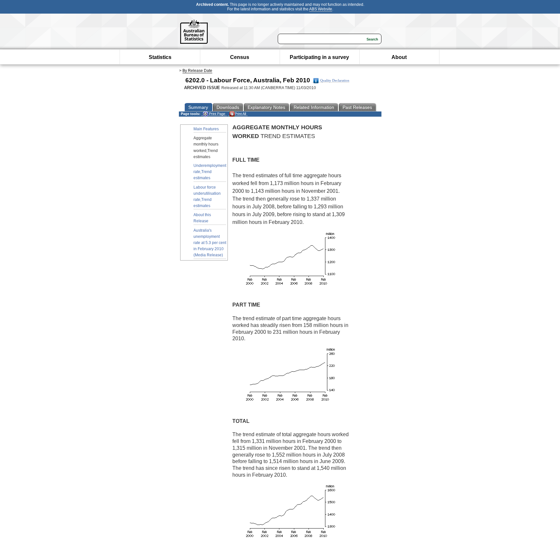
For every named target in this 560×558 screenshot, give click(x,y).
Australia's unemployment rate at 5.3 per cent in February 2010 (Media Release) (209, 243)
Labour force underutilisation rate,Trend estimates (207, 196)
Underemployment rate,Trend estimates (209, 171)
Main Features (206, 129)
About (399, 57)
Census (239, 57)
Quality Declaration (334, 80)
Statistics (160, 57)
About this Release (202, 218)
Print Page (216, 114)
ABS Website (320, 9)
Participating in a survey (319, 57)
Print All (240, 114)
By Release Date (197, 70)
